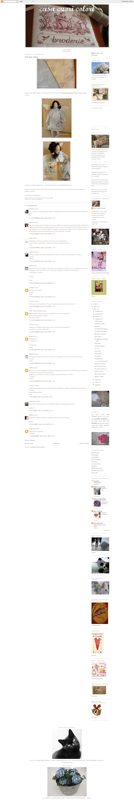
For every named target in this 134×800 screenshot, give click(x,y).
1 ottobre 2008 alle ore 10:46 (41, 397)
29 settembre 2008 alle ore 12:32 (42, 306)
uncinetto (106, 425)
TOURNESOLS (98, 482)
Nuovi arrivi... (98, 336)
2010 (95, 304)
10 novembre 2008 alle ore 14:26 (42, 436)
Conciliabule (95, 455)
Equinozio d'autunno (100, 334)
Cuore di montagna (100, 346)
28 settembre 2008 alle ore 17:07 (42, 234)
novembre (98, 314)
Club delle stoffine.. (32, 57)
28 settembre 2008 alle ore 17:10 (42, 247)
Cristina (31, 252)
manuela (31, 287)
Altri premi (97, 343)
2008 (95, 309)
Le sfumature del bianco (101, 329)
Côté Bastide (95, 457)
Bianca (31, 336)
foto (108, 419)
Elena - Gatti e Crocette (35, 311)
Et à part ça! (95, 461)
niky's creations (98, 511)
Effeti (30, 265)
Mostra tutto (106, 530)
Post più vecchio (84, 443)
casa (108, 414)
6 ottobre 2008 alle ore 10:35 (41, 410)
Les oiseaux (98, 356)
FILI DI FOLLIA (98, 523)
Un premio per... (99, 358)
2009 (95, 306)
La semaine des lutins (100, 331)
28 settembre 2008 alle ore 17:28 (42, 261)
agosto (97, 379)
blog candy (95, 414)
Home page (57, 443)
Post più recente (29, 443)
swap (93, 425)
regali (108, 421)
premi (104, 421)
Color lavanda (98, 321)
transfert (101, 425)
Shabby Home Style (97, 468)
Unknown (31, 428)
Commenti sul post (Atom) (38, 447)
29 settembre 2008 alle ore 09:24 (42, 297)
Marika (31, 415)
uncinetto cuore (95, 427)
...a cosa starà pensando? (101, 361)
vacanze (101, 427)
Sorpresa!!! (97, 326)
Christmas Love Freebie (104, 513)
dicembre (97, 311)
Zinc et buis (95, 473)
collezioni (94, 416)
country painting (105, 416)
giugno (97, 385)
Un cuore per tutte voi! (101, 369)
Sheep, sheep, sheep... (100, 374)
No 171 (97, 348)
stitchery (107, 423)
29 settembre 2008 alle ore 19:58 (42, 332)
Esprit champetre (96, 459)
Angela (31, 222)
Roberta (31, 209)
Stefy (30, 238)
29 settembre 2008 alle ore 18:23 (42, 320)
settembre (98, 319)
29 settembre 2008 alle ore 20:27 (42, 349)
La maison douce (96, 464)
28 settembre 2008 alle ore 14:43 (42, 218)
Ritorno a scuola (99, 376)
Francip (31, 354)
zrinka (31, 368)
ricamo (94, 423)
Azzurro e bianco (99, 371)
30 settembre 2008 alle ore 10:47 (42, 363)
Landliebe (94, 466)
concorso (100, 416)
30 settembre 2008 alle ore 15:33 (42, 381)
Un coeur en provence (97, 470)
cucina (93, 419)
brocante (102, 414)
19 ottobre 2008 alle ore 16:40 (41, 424)
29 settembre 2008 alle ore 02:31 (42, 283)
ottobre (97, 316)
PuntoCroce (32, 401)
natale (96, 421)
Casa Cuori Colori (99, 208)
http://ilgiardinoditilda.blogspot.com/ (72, 93)
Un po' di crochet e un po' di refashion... (104, 502)
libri (92, 421)
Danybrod (96, 481)
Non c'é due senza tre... (101, 366)
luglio (97, 382)
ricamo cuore (101, 423)
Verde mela (98, 351)
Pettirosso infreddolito (100, 499)
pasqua (100, 421)
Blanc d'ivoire (95, 453)
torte (96, 425)
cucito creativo (37, 199)
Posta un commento (30, 440)
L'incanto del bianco (100, 364)
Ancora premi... (99, 353)
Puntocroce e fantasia (99, 487)
